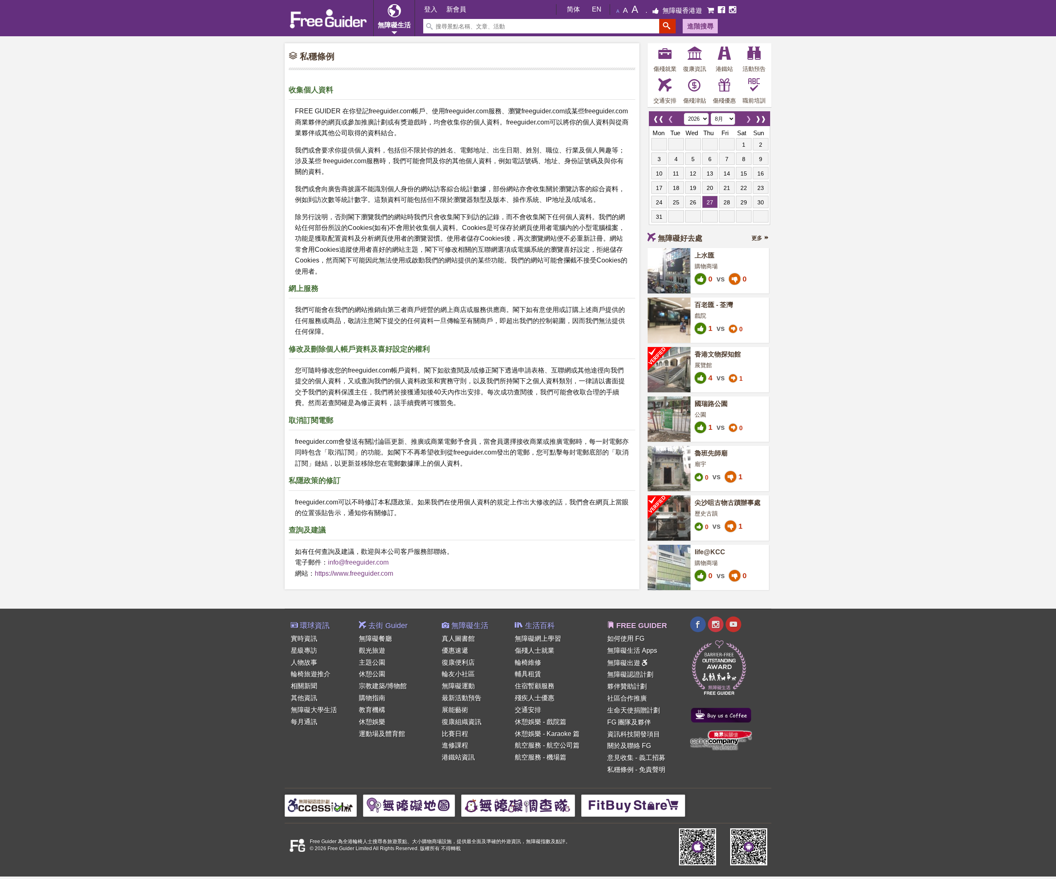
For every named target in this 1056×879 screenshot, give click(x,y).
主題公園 (372, 662)
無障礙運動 (458, 685)
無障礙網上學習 (538, 638)
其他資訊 (304, 697)
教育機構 (372, 709)
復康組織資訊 (461, 721)
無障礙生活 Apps (632, 650)
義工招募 (652, 757)
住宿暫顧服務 (534, 685)
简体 (573, 9)
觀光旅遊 (372, 650)
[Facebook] (722, 10)
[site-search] (667, 26)
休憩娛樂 (372, 721)
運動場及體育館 (382, 733)
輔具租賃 (528, 673)
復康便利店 (458, 662)
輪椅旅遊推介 (310, 673)
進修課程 (455, 745)
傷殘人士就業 (534, 650)
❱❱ (760, 116)
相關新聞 (304, 685)
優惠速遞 (455, 650)
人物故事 (304, 662)
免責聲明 (652, 769)
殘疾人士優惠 (534, 697)
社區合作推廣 (627, 698)
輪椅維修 (528, 662)
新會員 (456, 9)
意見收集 (620, 757)
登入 (430, 9)
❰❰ (658, 116)
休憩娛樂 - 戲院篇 (540, 721)
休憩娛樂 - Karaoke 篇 (547, 733)
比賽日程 (455, 733)
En (596, 9)
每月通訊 (304, 721)
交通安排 (528, 709)
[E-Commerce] (711, 10)
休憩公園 (372, 673)
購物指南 (372, 697)
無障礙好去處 (680, 238)
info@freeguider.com (358, 562)
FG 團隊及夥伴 (629, 722)
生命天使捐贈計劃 (633, 710)
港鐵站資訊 (458, 757)
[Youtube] (733, 625)
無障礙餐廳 (375, 638)
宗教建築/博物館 (383, 685)
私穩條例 (620, 769)
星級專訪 (304, 650)
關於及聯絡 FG (629, 745)
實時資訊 (304, 638)
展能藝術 (455, 709)
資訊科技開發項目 (633, 734)
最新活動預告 (461, 697)
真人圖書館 (458, 638)
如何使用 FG (625, 638)
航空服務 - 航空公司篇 (547, 745)
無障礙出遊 (624, 662)
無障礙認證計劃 (630, 674)
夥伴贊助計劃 (627, 686)
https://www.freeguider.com (354, 573)
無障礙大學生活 (314, 709)
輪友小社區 (458, 673)
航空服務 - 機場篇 (540, 757)
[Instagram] (732, 10)
